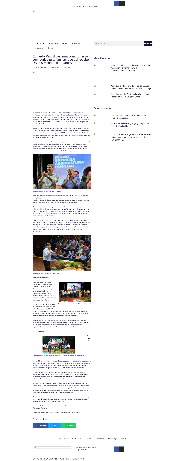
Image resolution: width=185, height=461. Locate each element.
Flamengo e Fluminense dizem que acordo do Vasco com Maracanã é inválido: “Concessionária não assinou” (130, 68)
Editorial (64, 43)
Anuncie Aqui (39, 48)
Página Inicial (39, 43)
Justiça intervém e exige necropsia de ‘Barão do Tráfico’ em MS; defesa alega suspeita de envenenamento (130, 137)
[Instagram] (122, 3)
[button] (40, 425)
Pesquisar (148, 43)
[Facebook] (116, 3)
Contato (50, 48)
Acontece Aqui (53, 43)
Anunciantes (76, 43)
